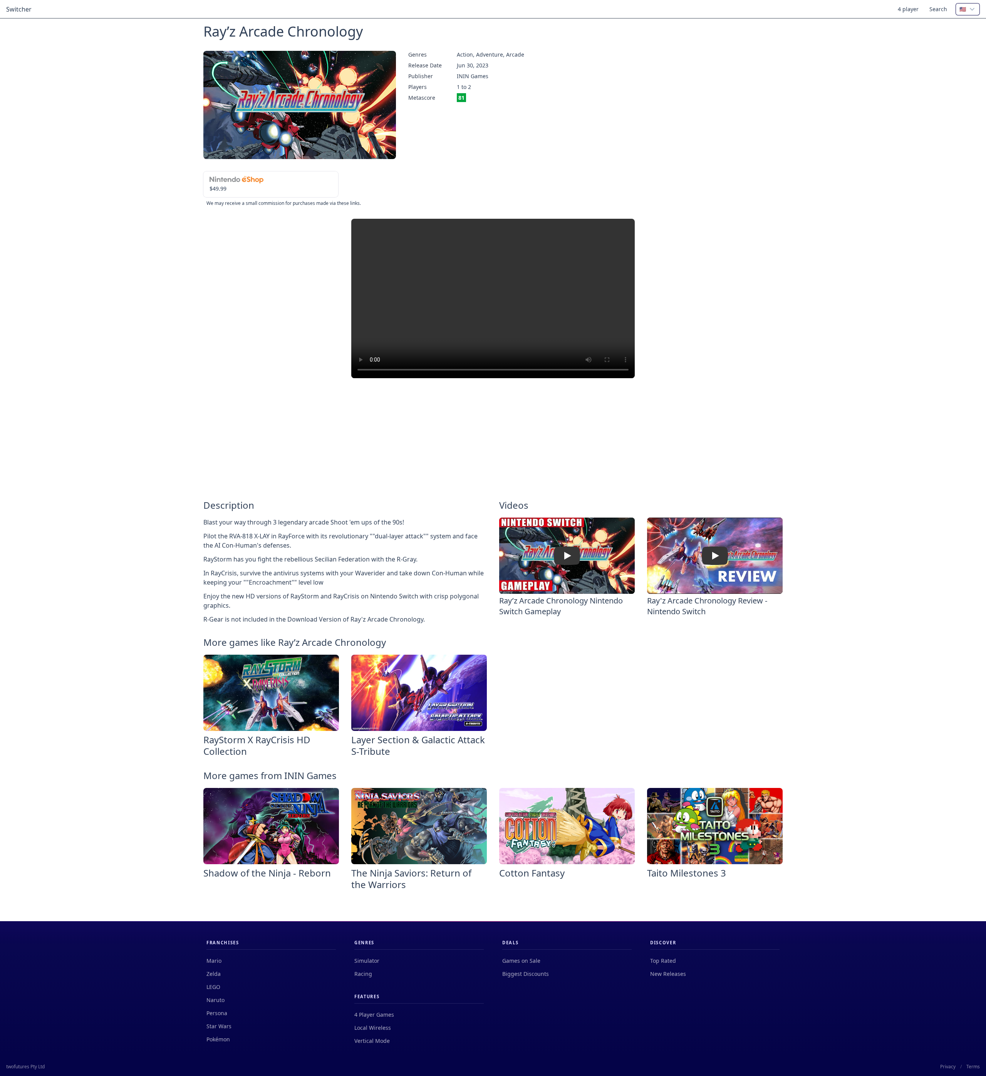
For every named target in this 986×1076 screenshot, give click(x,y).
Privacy (948, 1067)
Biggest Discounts (525, 973)
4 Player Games (374, 1014)
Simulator (366, 960)
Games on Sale (521, 960)
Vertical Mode (372, 1040)
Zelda (213, 973)
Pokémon (218, 1039)
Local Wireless (372, 1027)
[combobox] (968, 9)
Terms (973, 1067)
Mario (213, 960)
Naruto (215, 1000)
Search (938, 9)
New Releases (668, 973)
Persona (216, 1013)
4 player (908, 9)
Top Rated (663, 960)
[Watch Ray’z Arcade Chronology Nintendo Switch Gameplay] (567, 555)
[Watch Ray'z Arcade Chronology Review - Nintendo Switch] (715, 555)
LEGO (213, 987)
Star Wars (218, 1026)
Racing (363, 973)
